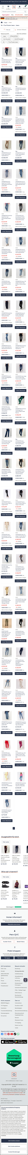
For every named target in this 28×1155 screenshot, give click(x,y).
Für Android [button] (20, 958)
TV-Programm (4, 1005)
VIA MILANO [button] (7, 39)
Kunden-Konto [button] (7, 941)
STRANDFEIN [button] (14, 36)
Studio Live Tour (19, 1025)
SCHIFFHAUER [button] (18, 39)
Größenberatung (19, 973)
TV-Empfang (18, 1022)
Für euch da (3, 1015)
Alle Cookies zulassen (14, 1140)
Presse (2, 980)
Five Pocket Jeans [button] (13, 42)
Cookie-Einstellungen (14, 1152)
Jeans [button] (4, 36)
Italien (17, 1080)
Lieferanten (3, 983)
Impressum (22, 1094)
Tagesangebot (5, 15)
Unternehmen (18, 1003)
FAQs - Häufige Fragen (20, 990)
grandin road (3, 1102)
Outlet (16, 1027)
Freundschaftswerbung (6, 1010)
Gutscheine (3, 1008)
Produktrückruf (4, 985)
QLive (2, 978)
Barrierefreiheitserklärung (21, 1010)
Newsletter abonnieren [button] (14, 924)
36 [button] (3, 42)
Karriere (17, 1017)
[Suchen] (25, 11)
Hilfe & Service (18, 992)
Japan (21, 1080)
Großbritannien (12, 1080)
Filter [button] (8, 29)
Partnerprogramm (5, 1013)
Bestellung (17, 968)
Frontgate (13, 1100)
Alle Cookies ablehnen (14, 1146)
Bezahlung (17, 980)
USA (7, 1080)
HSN (2, 1100)
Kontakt (3, 971)
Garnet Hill (19, 1100)
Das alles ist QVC (19, 1005)
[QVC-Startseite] (1, 22)
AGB (4, 1092)
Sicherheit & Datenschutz (21, 987)
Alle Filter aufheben (21, 33)
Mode (5, 22)
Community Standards (9, 1094)
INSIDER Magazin (5, 1003)
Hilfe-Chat (3, 968)
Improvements (10, 1102)
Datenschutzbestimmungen (15, 1092)
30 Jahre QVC (19, 15)
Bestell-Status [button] (21, 941)
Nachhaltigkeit (18, 1008)
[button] (3, 7)
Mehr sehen (6, 842)
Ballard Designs (7, 1100)
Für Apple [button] (7, 958)
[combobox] (12, 11)
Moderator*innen (19, 1020)
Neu (12, 15)
